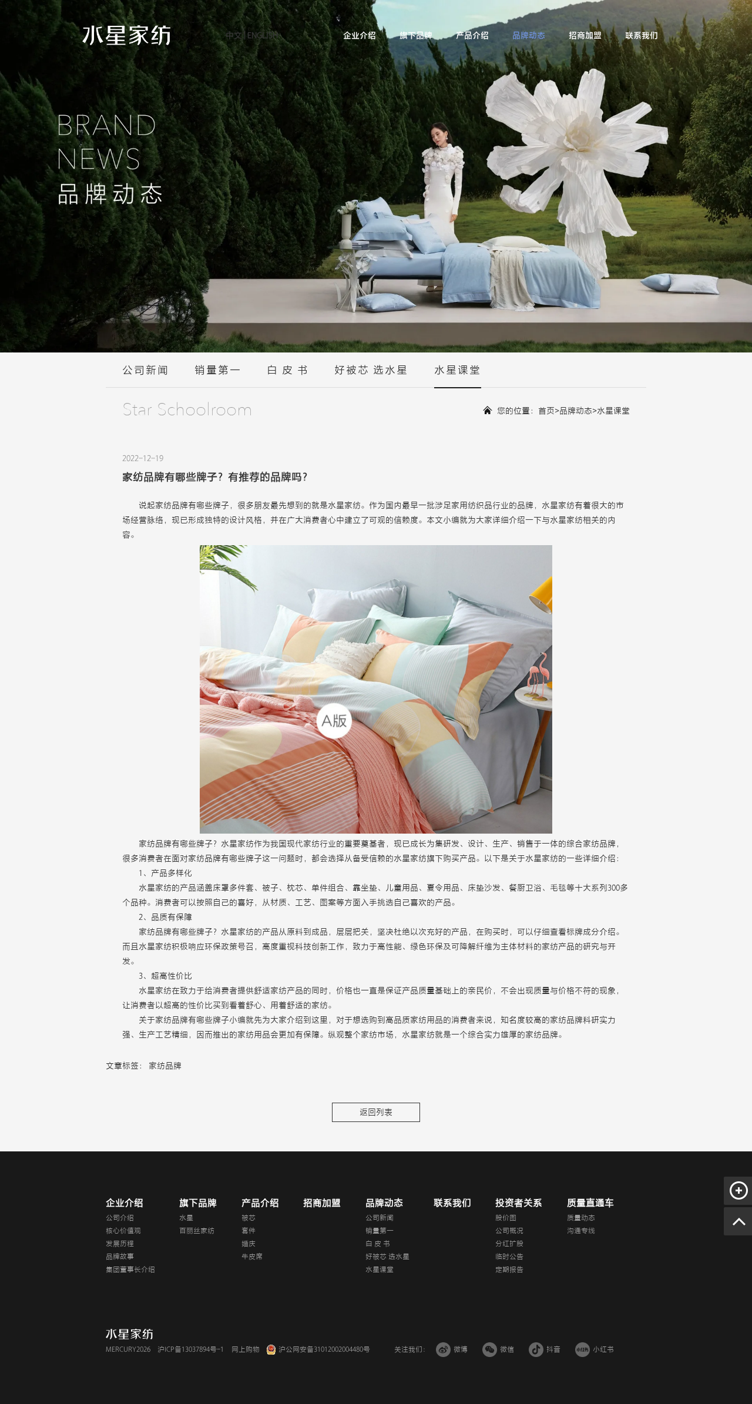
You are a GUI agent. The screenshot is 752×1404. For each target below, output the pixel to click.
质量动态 (581, 1218)
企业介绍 (359, 35)
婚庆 (248, 1244)
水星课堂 (457, 370)
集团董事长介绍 (130, 1269)
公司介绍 (120, 1218)
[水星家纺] (126, 35)
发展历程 (120, 1244)
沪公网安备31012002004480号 (324, 1349)
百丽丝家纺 (196, 1231)
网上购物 (245, 1349)
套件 (248, 1231)
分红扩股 (509, 1244)
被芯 (248, 1218)
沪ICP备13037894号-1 (190, 1349)
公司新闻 (145, 370)
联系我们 (641, 35)
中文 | (236, 35)
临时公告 (509, 1256)
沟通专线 (581, 1231)
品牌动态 (528, 35)
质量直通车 (590, 1203)
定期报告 (509, 1269)
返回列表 (376, 1112)
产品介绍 (472, 35)
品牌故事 (120, 1256)
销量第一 (217, 370)
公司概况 (509, 1231)
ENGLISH (262, 35)
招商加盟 (585, 35)
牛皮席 (252, 1256)
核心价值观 (123, 1231)
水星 (186, 1218)
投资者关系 (518, 1203)
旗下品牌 (416, 35)
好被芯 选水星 (371, 370)
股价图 (505, 1218)
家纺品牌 (165, 1066)
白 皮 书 (288, 370)
